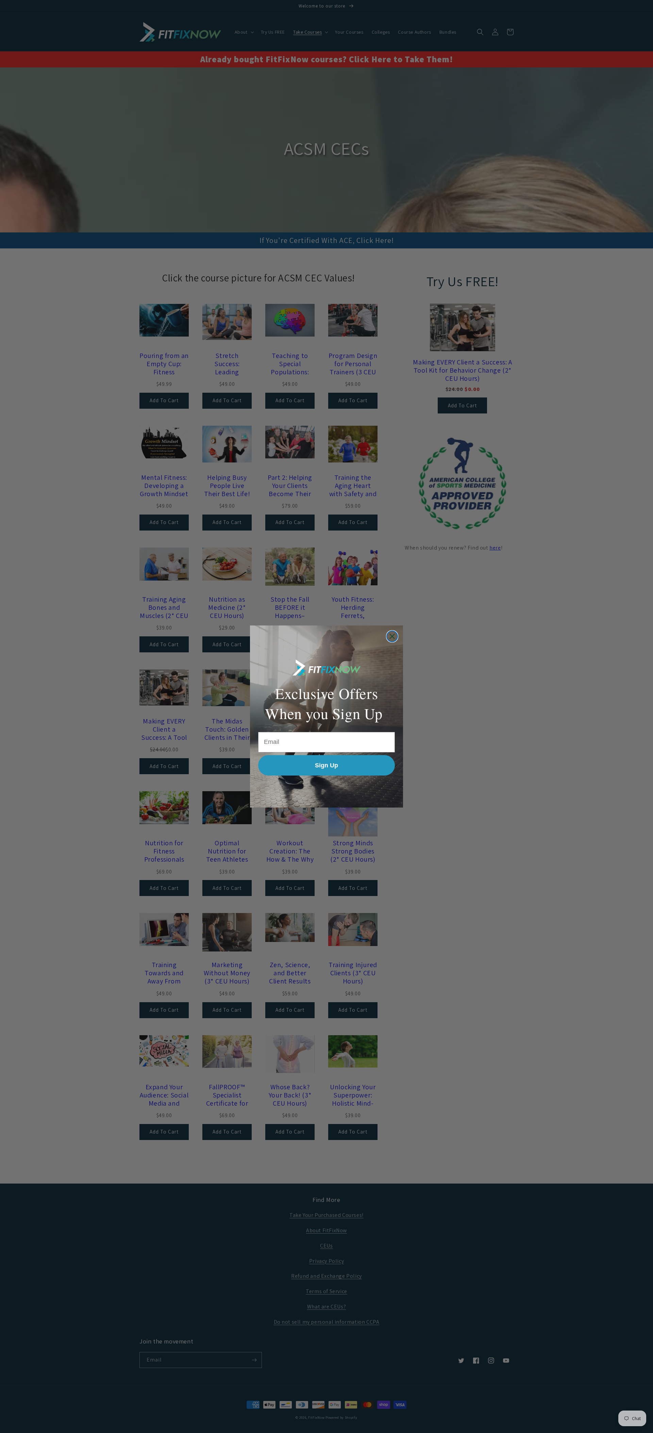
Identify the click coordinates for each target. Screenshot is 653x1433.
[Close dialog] (392, 636)
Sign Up (326, 765)
